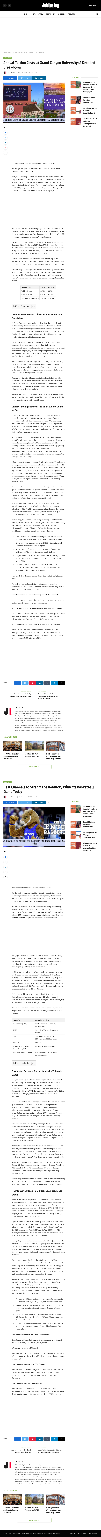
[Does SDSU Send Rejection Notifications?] (76, 100)
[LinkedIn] (5, 142)
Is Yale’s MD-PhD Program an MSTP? (32, 755)
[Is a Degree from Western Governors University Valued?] (55, 746)
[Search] (97, 14)
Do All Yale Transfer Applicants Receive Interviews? (11, 756)
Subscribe (92, 5)
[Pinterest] (5, 147)
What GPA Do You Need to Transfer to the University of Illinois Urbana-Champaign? (90, 87)
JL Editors (12, 72)
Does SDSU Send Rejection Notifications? (89, 100)
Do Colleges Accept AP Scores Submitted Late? (90, 110)
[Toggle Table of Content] (32, 306)
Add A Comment (34, 766)
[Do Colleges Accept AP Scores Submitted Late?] (76, 110)
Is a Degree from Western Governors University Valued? (53, 756)
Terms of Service (93, 1533)
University (50, 14)
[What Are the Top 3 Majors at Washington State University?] (76, 121)
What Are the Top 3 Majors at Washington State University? (90, 122)
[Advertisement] (50, 34)
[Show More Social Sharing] (48, 78)
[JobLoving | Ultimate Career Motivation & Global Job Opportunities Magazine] (50, 5)
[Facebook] (5, 132)
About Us (71, 14)
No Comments (23, 72)
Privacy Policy (82, 1533)
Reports (33, 14)
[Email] (5, 153)
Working (61, 14)
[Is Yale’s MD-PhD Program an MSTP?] (34, 746)
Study (40, 14)
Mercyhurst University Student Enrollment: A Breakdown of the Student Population (48, 696)
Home (26, 14)
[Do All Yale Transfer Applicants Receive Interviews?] (12, 746)
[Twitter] (5, 137)
